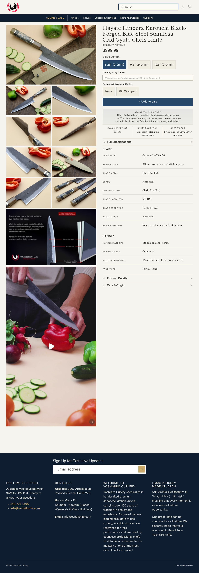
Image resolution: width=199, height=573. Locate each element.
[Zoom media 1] (51, 55)
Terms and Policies (184, 565)
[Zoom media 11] (92, 422)
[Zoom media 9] (74, 193)
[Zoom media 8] (28, 193)
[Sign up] (141, 469)
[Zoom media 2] (28, 100)
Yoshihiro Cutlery (20, 565)
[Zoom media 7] (74, 162)
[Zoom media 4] (28, 131)
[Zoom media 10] (51, 237)
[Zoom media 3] (74, 100)
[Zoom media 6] (28, 162)
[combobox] (150, 7)
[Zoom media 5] (74, 131)
